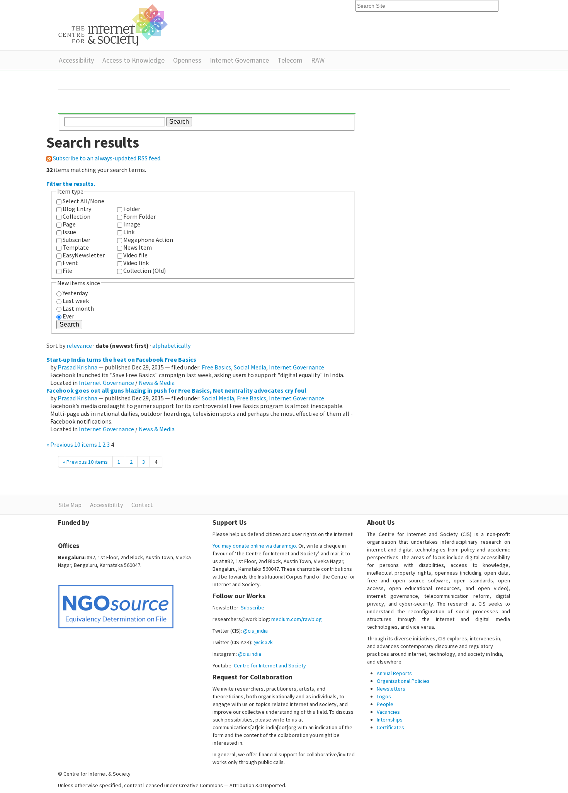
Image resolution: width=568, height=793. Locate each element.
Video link (136, 263)
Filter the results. (70, 183)
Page (69, 224)
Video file (135, 255)
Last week (76, 301)
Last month (78, 308)
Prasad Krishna (77, 367)
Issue (69, 232)
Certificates (390, 727)
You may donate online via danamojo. (255, 545)
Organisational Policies (403, 680)
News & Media (157, 382)
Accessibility (76, 60)
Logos (384, 696)
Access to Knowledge (133, 60)
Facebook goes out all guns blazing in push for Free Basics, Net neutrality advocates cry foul (176, 390)
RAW (318, 60)
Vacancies (388, 711)
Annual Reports (394, 673)
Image (131, 224)
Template (76, 247)
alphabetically (171, 345)
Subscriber (76, 239)
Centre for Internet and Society (270, 665)
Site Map (70, 505)
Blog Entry (77, 209)
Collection (76, 216)
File (67, 270)
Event (70, 263)
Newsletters (391, 688)
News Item (137, 247)
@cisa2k (263, 642)
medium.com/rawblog (296, 619)
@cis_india (255, 630)
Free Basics (216, 367)
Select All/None (83, 201)
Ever (68, 316)
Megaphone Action (148, 239)
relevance (79, 345)
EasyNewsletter (84, 255)
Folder (131, 209)
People (385, 704)
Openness (187, 60)
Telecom (290, 60)
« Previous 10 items (72, 444)
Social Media (250, 367)
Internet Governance (239, 60)
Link (128, 232)
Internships (390, 719)
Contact (142, 505)
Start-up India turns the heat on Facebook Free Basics (121, 359)
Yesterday (75, 293)
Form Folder (139, 216)
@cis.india (249, 653)
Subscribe (252, 607)
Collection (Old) (144, 270)
